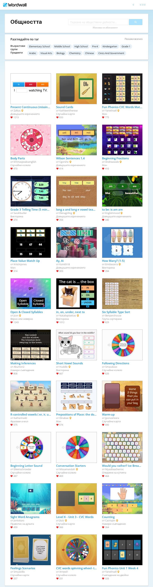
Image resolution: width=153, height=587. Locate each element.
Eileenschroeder (22, 469)
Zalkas (17, 110)
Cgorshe (63, 161)
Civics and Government (111, 53)
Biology (61, 53)
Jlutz (61, 520)
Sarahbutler (20, 213)
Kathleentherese (68, 110)
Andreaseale (112, 161)
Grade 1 (126, 46)
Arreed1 (63, 571)
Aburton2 (19, 366)
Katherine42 (20, 418)
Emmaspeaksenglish (25, 161)
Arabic (32, 53)
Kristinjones (20, 264)
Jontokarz (19, 520)
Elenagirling (65, 213)
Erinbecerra (111, 264)
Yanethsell (111, 110)
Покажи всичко (134, 39)
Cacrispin (110, 520)
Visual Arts (46, 53)
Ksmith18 (64, 264)
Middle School (62, 46)
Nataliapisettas (67, 315)
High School (81, 46)
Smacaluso (111, 366)
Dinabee (63, 418)
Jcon (16, 315)
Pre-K (95, 46)
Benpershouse (113, 315)
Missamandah (67, 469)
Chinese (89, 53)
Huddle (63, 366)
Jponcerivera (112, 418)
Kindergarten (110, 46)
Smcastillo (19, 571)
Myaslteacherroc (114, 469)
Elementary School (39, 46)
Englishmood (112, 213)
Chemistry (75, 53)
